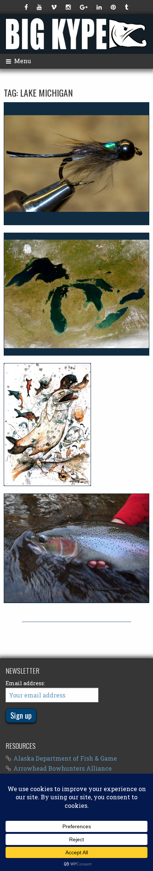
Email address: (25, 683)
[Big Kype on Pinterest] (114, 7)
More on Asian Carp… (47, 424)
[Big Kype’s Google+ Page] (84, 7)
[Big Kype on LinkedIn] (100, 7)
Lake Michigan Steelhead (76, 548)
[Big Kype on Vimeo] (54, 7)
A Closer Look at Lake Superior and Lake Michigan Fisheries (76, 294)
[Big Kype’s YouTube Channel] (40, 7)
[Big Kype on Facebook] (27, 7)
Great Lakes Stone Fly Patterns (76, 163)
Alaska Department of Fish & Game (65, 758)
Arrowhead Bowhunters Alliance (62, 768)
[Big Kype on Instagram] (69, 7)
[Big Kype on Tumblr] (127, 7)
